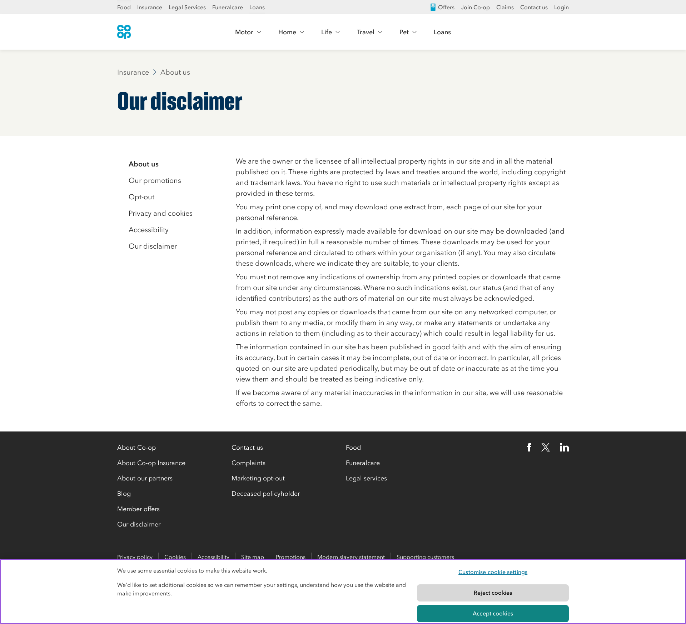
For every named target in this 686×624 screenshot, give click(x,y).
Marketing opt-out (258, 478)
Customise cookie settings (492, 571)
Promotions (290, 556)
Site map (252, 556)
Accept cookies (493, 613)
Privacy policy (135, 556)
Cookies (175, 556)
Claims (505, 7)
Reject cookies (493, 592)
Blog (124, 494)
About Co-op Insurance (151, 463)
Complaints (248, 463)
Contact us (534, 7)
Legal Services (187, 7)
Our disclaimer (138, 524)
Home (287, 32)
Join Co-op (475, 7)
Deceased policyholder (266, 494)
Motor (244, 32)
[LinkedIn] (564, 447)
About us (175, 72)
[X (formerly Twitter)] (545, 447)
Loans (257, 7)
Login (561, 7)
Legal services (366, 478)
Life (326, 32)
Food (124, 7)
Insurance (149, 7)
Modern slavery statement (351, 556)
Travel (365, 32)
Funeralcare (227, 7)
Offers (446, 7)
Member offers (138, 509)
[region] (343, 591)
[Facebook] (529, 447)
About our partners (145, 478)
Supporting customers (425, 556)
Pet (404, 32)
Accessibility (213, 556)
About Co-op (136, 447)
